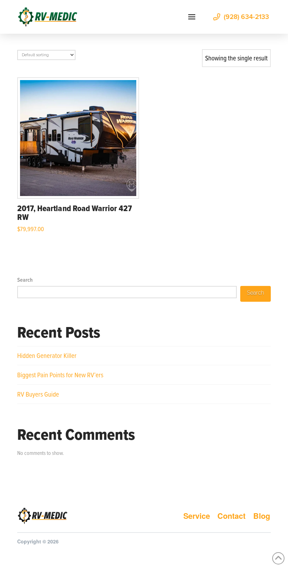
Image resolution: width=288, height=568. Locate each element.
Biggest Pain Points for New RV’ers (60, 374)
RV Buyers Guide (38, 394)
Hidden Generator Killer (47, 355)
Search (25, 280)
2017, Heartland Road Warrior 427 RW (74, 212)
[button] (191, 16)
